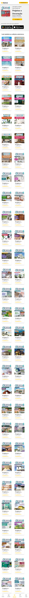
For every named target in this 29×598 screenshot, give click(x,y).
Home (3, 596)
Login (26, 596)
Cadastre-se (23, 2)
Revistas (14, 596)
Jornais (8, 596)
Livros (20, 596)
